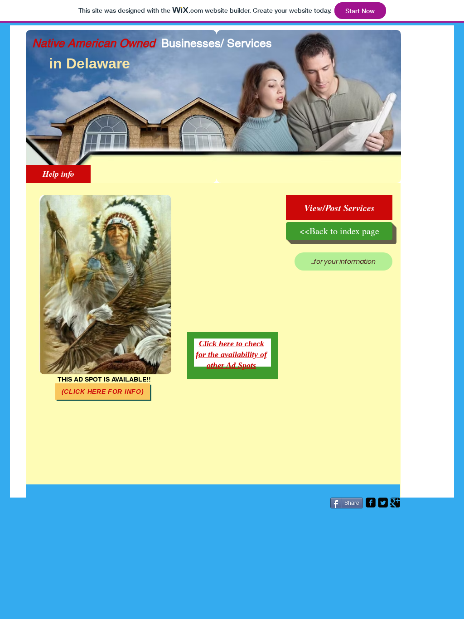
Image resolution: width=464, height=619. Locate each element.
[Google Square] (395, 503)
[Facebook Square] (371, 503)
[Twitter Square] (383, 503)
